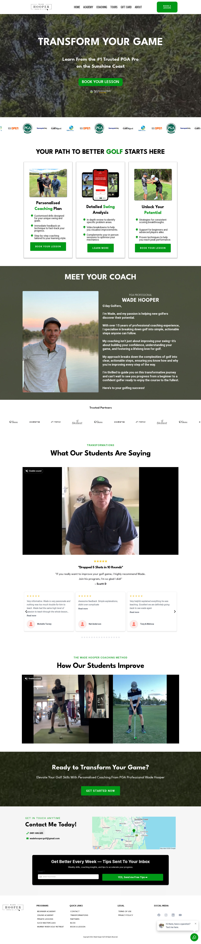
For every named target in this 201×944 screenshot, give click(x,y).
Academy (88, 7)
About (138, 7)
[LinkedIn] (173, 915)
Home (77, 7)
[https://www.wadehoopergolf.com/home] (41, 7)
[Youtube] (180, 915)
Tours (113, 7)
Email (41, 871)
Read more (31, 616)
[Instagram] (166, 915)
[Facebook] (158, 915)
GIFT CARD (126, 7)
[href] (134, 833)
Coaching (101, 7)
